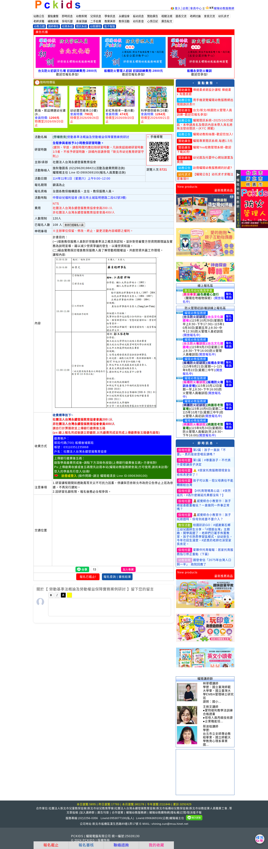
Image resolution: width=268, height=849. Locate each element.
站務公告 (38, 16)
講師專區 (53, 26)
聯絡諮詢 (121, 845)
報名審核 (86, 845)
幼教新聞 (81, 16)
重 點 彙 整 (205, 83)
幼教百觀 (39, 26)
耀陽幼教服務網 (224, 8)
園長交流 (181, 16)
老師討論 (195, 16)
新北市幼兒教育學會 (198, 290)
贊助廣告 (152, 16)
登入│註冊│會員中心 (189, 8)
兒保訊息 (95, 16)
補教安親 (53, 21)
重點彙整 (53, 16)
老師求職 (38, 21)
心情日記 (152, 21)
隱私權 (175, 812)
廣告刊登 (103, 812)
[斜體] (57, 595)
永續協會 (124, 16)
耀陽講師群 (205, 678)
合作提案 (117, 812)
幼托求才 (223, 16)
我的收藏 (156, 845)
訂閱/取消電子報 (191, 812)
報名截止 (51, 845)
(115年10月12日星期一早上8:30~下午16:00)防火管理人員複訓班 (203, 389)
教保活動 (124, 21)
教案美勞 (109, 21)
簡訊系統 (81, 26)
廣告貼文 (166, 21)
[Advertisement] (205, 772)
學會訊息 (109, 16)
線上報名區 (205, 285)
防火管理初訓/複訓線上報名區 (205, 308)
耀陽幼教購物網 (159, 812)
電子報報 (109, 26)
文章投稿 (72, 812)
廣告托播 (42, 32)
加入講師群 (87, 812)
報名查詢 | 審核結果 (117, 576)
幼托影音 (138, 21)
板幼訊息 (138, 16)
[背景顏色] (69, 595)
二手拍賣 (95, 21)
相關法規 (166, 16)
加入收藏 (128, 569)
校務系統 (67, 26)
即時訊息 (67, 16)
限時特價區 (47, 82)
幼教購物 (95, 26)
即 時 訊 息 (205, 443)
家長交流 (209, 16)
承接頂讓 (81, 21)
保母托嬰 (67, 21)
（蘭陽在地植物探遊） (203, 298)
